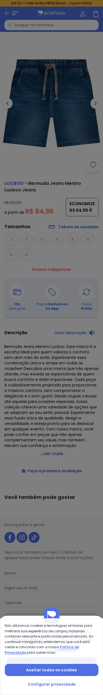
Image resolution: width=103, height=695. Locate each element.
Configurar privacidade (52, 684)
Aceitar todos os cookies (51, 670)
